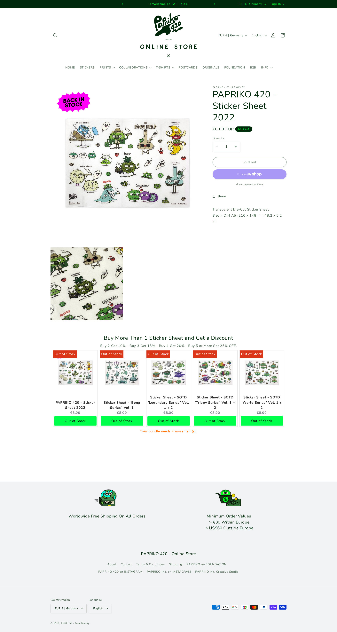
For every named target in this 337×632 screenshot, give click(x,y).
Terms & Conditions (150, 564)
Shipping (175, 564)
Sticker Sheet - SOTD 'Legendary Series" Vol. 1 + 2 (168, 402)
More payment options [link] (249, 184)
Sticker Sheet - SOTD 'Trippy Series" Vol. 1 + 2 (215, 402)
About (111, 564)
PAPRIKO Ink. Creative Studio (217, 572)
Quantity (218, 138)
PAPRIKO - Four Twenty (75, 623)
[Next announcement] (214, 4)
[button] (55, 35)
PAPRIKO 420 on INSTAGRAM (120, 572)
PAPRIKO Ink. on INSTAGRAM (169, 572)
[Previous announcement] (122, 4)
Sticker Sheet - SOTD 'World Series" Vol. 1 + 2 (262, 402)
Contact (126, 564)
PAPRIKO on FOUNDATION (206, 564)
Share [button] (221, 196)
